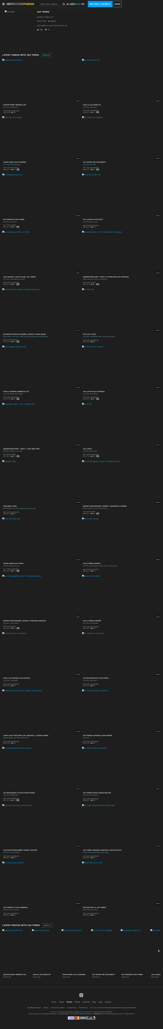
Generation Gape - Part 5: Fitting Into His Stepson (106, 277)
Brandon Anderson (9, 451)
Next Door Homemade (11, 111)
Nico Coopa (94, 222)
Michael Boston (8, 738)
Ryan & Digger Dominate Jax (16, 391)
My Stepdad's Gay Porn (13, 219)
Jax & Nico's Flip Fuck (93, 219)
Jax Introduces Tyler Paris (95, 678)
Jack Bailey (14, 279)
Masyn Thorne (15, 566)
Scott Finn (6, 222)
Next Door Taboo (9, 225)
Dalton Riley (87, 852)
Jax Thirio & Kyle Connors (15, 907)
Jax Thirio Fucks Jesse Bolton (97, 793)
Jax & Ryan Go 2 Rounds (94, 391)
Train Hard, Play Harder (14, 162)
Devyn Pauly (111, 336)
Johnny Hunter (15, 852)
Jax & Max (87, 449)
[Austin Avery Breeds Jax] (16, 951)
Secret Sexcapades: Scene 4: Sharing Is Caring (105, 506)
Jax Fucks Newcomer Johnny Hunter (20, 850)
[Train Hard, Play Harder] (76, 951)
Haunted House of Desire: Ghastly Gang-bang (24, 334)
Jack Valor (93, 107)
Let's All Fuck (89, 334)
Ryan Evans (94, 394)
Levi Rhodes (103, 279)
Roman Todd (87, 508)
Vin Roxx (93, 164)
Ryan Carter (14, 394)
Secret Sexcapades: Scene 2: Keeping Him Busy (24, 621)
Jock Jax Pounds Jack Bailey (16, 678)
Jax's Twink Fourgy (92, 563)
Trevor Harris (23, 336)
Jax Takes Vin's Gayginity (94, 162)
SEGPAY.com (98, 1013)
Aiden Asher (25, 738)
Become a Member (100, 4)
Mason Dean (87, 279)
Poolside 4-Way (10, 506)
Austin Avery (14, 107)
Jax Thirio (6, 107)
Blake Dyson (113, 566)
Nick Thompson (15, 164)
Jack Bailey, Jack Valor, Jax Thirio (19, 277)
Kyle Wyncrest (33, 336)
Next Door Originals (11, 167)
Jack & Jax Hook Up (92, 105)
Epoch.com (39, 1013)
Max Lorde (102, 336)
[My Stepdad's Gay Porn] (135, 951)
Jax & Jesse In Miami (92, 621)
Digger (21, 394)
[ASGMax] (21, 4)
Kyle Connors (14, 910)
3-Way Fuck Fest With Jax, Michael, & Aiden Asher (25, 735)
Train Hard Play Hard (13, 563)
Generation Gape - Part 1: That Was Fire (21, 449)
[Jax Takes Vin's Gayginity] (105, 951)
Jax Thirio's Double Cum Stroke (97, 735)
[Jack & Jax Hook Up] (46, 951)
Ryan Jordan (7, 336)
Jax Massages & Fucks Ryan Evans (19, 793)
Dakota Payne (7, 508)
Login (117, 4)
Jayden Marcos (43, 336)
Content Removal (129, 1013)
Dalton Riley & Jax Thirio (94, 907)
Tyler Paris (93, 680)
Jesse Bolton (94, 336)
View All (47, 55)
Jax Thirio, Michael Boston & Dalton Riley (102, 850)
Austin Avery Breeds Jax (58, 25)
